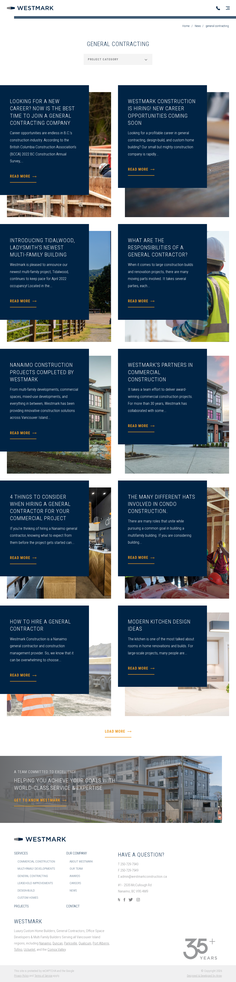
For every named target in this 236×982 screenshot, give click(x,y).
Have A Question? (141, 854)
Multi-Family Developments (36, 868)
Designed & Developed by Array (204, 975)
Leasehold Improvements (35, 883)
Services (21, 853)
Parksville (70, 943)
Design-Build (26, 890)
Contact (73, 906)
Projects (21, 906)
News (198, 26)
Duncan (58, 943)
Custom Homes (28, 897)
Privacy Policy (21, 975)
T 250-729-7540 (128, 864)
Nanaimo (45, 943)
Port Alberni (101, 943)
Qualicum (85, 943)
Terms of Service (43, 975)
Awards (75, 876)
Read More (20, 176)
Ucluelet (29, 949)
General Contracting (33, 876)
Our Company (76, 853)
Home (185, 26)
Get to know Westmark (37, 800)
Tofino (18, 949)
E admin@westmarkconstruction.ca (142, 876)
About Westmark (81, 861)
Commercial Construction (36, 861)
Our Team (76, 868)
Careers (75, 883)
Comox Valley (56, 949)
